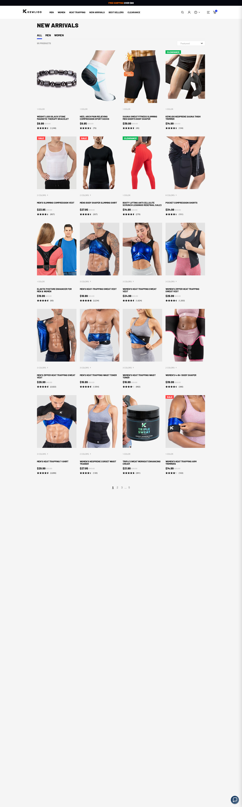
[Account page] (189, 12)
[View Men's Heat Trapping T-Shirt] (56, 435)
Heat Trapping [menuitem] (77, 12)
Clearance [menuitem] (134, 12)
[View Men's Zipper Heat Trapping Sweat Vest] (56, 348)
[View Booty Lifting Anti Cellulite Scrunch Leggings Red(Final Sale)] (142, 176)
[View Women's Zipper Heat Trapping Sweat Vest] (185, 262)
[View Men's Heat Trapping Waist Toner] (99, 348)
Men (48, 35)
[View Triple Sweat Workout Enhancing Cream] (142, 435)
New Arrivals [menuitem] (97, 12)
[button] (182, 12)
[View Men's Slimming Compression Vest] (56, 176)
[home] (32, 11)
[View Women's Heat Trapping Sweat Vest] (142, 262)
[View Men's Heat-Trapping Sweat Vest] (99, 262)
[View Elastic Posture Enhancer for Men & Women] (56, 262)
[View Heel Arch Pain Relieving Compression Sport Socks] (99, 90)
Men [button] (51, 12)
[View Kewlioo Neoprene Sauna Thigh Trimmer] (185, 90)
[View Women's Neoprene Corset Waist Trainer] (99, 435)
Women (59, 35)
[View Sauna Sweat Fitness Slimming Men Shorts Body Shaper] (142, 90)
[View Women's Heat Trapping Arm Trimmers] (185, 435)
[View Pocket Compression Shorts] (185, 176)
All (39, 35)
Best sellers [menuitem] (116, 12)
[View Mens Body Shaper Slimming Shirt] (99, 176)
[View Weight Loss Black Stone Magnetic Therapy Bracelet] (56, 90)
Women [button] (61, 12)
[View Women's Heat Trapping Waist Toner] (142, 348)
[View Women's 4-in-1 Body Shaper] (185, 348)
